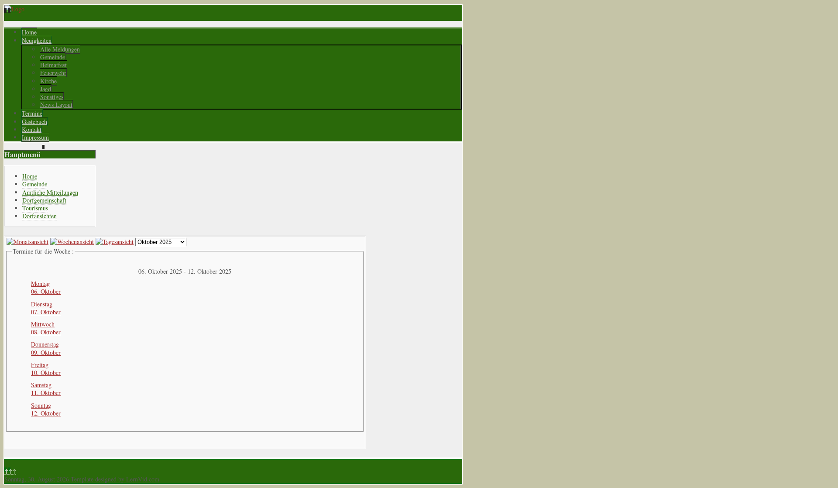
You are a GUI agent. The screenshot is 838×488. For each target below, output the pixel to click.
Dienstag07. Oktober (46, 308)
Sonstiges (51, 97)
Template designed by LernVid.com (115, 479)
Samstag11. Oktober (46, 389)
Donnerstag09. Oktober (46, 348)
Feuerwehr (53, 73)
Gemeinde (52, 57)
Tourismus (35, 208)
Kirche (48, 81)
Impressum (35, 137)
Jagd (45, 89)
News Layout (56, 104)
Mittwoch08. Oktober (46, 328)
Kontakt (31, 129)
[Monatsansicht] (27, 241)
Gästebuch (34, 121)
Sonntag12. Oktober (46, 409)
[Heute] (115, 241)
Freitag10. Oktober (46, 369)
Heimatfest (53, 65)
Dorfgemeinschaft (44, 200)
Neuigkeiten (37, 40)
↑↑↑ (10, 471)
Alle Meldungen (60, 49)
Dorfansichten (39, 216)
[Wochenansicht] (72, 241)
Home (29, 32)
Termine (32, 113)
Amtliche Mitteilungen (50, 192)
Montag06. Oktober (46, 287)
